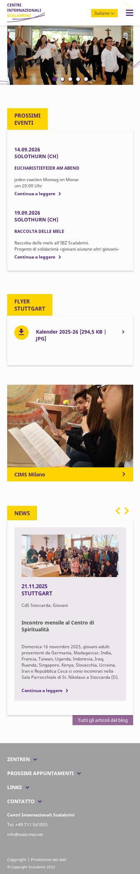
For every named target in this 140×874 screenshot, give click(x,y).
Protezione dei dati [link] (48, 859)
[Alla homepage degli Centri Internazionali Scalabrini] (26, 20)
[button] (54, 79)
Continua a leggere (34, 194)
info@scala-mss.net (25, 834)
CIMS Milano (29, 474)
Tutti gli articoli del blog (103, 720)
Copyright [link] (16, 859)
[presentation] (118, 513)
